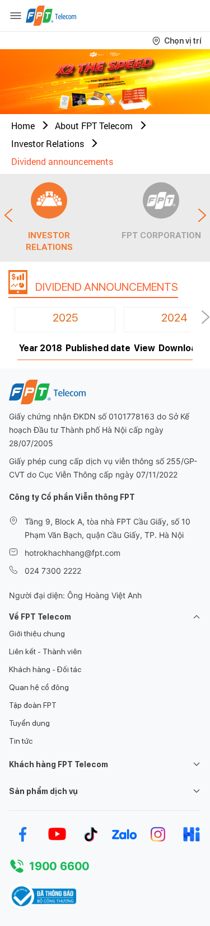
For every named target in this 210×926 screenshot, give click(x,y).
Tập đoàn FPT (33, 705)
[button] (79, 102)
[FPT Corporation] (161, 200)
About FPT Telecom (94, 125)
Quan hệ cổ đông (39, 687)
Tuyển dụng (29, 723)
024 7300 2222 (53, 570)
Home (23, 125)
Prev (8, 215)
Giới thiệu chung (37, 633)
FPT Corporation (161, 235)
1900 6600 (59, 866)
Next (202, 215)
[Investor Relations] (49, 200)
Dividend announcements (62, 161)
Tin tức (20, 740)
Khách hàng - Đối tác (45, 669)
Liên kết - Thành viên (45, 651)
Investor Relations (47, 143)
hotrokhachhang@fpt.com (72, 553)
